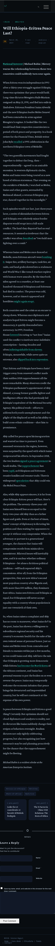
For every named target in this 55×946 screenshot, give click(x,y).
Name (39, 858)
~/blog (6, 22)
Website (39, 878)
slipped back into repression (32, 359)
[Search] (38, 6)
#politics (29, 794)
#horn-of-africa (13, 794)
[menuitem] (38, 6)
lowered (14, 334)
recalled (17, 141)
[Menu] (46, 6)
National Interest (13, 63)
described (27, 238)
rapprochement (30, 465)
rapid (11, 470)
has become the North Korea (32, 665)
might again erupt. (23, 301)
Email (38, 868)
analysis (19, 22)
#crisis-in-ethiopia (15, 789)
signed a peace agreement (34, 460)
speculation (22, 480)
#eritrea (33, 789)
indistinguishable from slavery (25, 349)
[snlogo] (23, 6)
